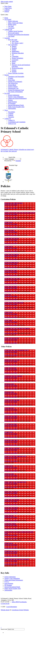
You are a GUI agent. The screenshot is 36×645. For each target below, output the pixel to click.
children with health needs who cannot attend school (19, 212)
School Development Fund (16, 90)
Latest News (8, 8)
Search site (4, 629)
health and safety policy (11, 440)
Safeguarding (12, 108)
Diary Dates (7, 6)
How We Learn (12, 39)
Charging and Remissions (11, 400)
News (6, 110)
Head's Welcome (13, 21)
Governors (11, 28)
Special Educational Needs (16, 105)
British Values (12, 24)
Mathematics (15, 51)
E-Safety (10, 78)
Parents (6, 75)
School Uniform (13, 86)
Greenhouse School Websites (20, 610)
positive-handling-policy (11, 262)
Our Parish (11, 36)
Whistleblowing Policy (11, 551)
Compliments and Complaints (16, 122)
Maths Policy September (11, 254)
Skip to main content (7, 1)
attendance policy (9, 384)
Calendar (10, 113)
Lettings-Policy (8, 466)
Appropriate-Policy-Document (13, 376)
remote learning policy (10, 286)
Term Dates (11, 80)
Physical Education (17, 68)
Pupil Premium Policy (10, 270)
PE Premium (12, 103)
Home (6, 18)
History (14, 61)
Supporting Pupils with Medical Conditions (17, 328)
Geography (15, 60)
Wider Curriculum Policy (11, 338)
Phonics (14, 46)
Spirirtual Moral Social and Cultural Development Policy (18, 532)
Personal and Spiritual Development (18, 34)
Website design (5, 610)
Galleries (7, 10)
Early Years (15, 41)
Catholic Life (8, 29)
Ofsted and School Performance (17, 98)
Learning (7, 38)
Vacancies (11, 117)
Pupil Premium (12, 102)
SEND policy (8, 320)
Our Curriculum (12, 44)
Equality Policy (8, 432)
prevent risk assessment (11, 507)
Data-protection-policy (11, 416)
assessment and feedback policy (13, 203)
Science (14, 70)
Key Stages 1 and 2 (17, 43)
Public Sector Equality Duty (16, 107)
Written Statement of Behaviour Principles (16, 559)
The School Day (13, 83)
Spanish (14, 71)
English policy (8, 246)
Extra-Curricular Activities (15, 73)
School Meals (12, 85)
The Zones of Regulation (15, 91)
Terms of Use (12, 123)
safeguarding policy (10, 524)
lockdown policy (9, 474)
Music (13, 63)
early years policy (9, 230)
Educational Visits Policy (11, 238)
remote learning (8, 516)
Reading (14, 48)
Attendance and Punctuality (16, 76)
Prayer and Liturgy (13, 33)
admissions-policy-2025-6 (11, 360)
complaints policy (9, 408)
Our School (7, 19)
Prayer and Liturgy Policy (11, 499)
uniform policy (8, 543)
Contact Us (7, 118)
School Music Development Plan (14, 302)
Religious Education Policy (12, 278)
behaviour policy (9, 392)
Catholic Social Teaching (15, 31)
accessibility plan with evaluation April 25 (16, 350)
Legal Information (11, 606)
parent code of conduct (11, 491)
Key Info (7, 93)
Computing (15, 56)
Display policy (8, 222)
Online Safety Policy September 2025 (15, 482)
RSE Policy (7, 294)
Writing (14, 49)
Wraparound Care (13, 88)
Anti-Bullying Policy (10, 368)
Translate (18, 161)
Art (13, 55)
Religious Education (18, 53)
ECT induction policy (10, 424)
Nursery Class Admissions (15, 97)
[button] (8, 14)
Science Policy (8, 312)
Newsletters (11, 112)
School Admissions (13, 95)
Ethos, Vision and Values (15, 23)
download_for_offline (10, 204)
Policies (6, 11)
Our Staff (11, 26)
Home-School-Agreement (11, 448)
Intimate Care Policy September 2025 (15, 456)
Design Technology (17, 58)
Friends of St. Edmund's (15, 81)
